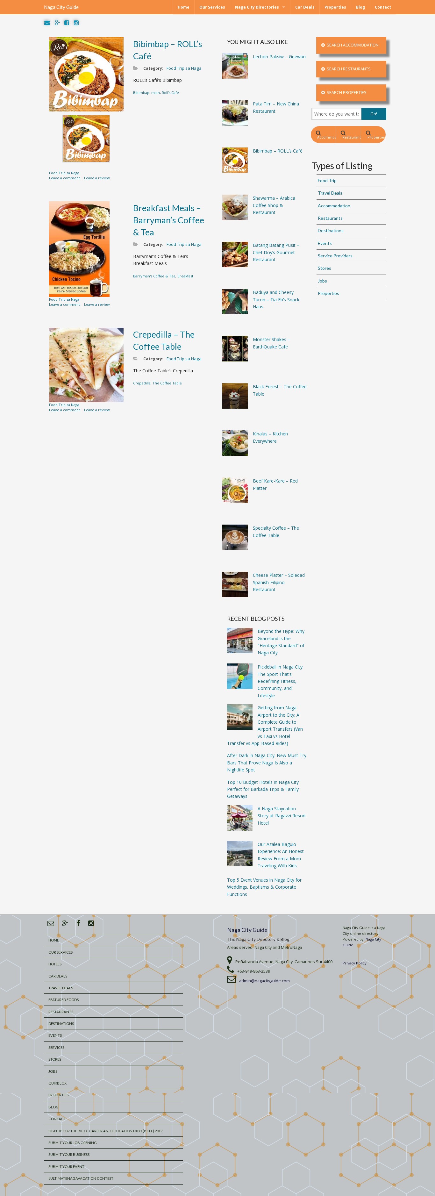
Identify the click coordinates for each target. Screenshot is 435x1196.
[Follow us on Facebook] (66, 23)
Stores (324, 268)
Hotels (54, 964)
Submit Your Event (66, 1166)
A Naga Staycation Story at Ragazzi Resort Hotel (282, 816)
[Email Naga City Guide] (47, 23)
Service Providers (335, 255)
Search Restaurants (348, 69)
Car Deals (305, 7)
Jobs (322, 280)
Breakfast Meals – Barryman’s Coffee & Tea (168, 220)
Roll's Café (170, 92)
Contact (383, 7)
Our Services (212, 7)
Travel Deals (330, 193)
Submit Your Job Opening (72, 1143)
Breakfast (185, 276)
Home (183, 7)
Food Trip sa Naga (64, 172)
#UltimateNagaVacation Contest (80, 1178)
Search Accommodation (352, 45)
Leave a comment (64, 177)
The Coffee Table (167, 383)
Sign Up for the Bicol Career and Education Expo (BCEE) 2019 (105, 1131)
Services (56, 1047)
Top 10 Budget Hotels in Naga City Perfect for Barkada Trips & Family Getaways (263, 789)
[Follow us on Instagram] (76, 23)
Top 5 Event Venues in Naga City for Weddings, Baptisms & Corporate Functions (264, 887)
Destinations (331, 230)
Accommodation (326, 137)
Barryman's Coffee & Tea (154, 276)
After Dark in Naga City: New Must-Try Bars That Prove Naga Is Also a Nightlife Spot (266, 762)
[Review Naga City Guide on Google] (57, 23)
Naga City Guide (61, 7)
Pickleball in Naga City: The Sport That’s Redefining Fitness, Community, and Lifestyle (280, 681)
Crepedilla (142, 383)
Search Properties (346, 92)
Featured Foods (63, 1000)
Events (325, 243)
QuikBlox (57, 1083)
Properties (335, 7)
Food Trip (327, 180)
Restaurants (351, 137)
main (155, 92)
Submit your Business (68, 1154)
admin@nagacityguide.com (264, 981)
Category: (153, 68)
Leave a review (97, 177)
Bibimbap (141, 92)
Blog (360, 7)
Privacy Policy (355, 963)
